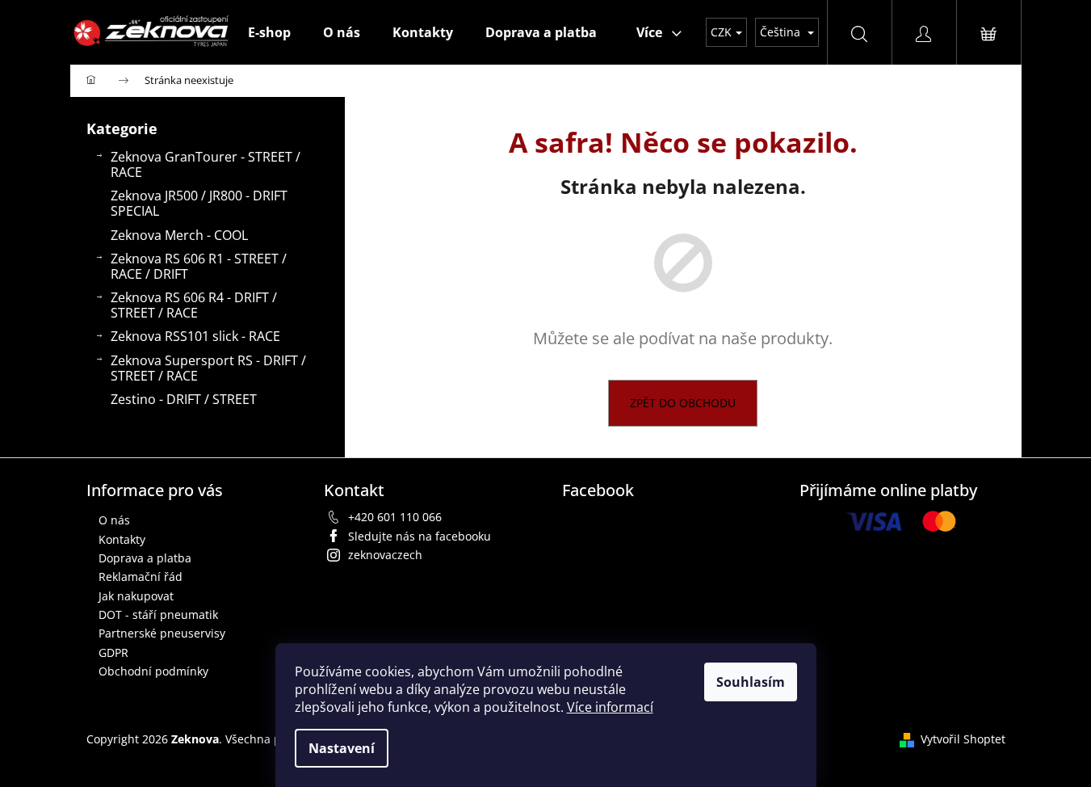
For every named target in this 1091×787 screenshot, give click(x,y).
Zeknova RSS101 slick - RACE (195, 336)
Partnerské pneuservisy (162, 633)
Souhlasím (750, 682)
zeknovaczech (385, 554)
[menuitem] (269, 32)
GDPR (113, 652)
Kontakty (122, 539)
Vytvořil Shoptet (963, 739)
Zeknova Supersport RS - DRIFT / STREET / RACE (208, 368)
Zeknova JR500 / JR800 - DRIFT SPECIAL (199, 203)
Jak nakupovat (136, 596)
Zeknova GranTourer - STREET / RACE (205, 164)
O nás (114, 520)
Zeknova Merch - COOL (179, 235)
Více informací (610, 707)
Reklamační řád (141, 576)
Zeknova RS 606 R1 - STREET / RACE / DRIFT (199, 266)
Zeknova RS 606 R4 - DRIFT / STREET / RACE (194, 305)
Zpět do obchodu (683, 402)
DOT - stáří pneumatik (158, 614)
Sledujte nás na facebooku (419, 536)
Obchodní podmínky (153, 671)
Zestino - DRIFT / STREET (184, 399)
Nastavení (341, 748)
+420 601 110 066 (395, 516)
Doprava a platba (145, 558)
